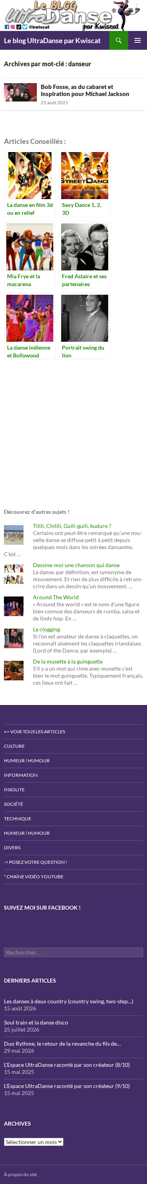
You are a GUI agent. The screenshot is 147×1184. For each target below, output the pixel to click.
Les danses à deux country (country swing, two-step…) (68, 1001)
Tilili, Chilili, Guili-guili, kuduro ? (72, 525)
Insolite (14, 789)
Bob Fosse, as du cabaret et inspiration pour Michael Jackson (85, 90)
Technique (17, 818)
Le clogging (46, 629)
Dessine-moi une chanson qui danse (76, 565)
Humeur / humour (27, 760)
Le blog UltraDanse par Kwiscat (52, 40)
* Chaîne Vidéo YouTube (34, 876)
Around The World (56, 597)
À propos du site (20, 1174)
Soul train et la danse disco (36, 1022)
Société (13, 804)
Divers (12, 847)
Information (21, 775)
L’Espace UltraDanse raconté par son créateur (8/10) (67, 1064)
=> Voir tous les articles (34, 731)
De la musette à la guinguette (68, 661)
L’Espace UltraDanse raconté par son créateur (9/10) (67, 1085)
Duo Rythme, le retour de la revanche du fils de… (62, 1043)
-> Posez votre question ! (35, 862)
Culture (14, 746)
